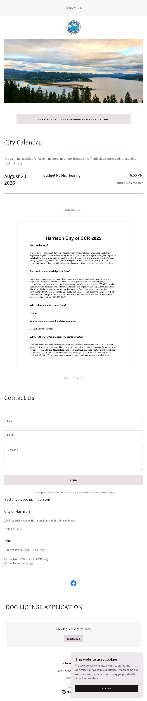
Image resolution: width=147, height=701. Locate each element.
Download (74, 639)
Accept (107, 688)
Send (73, 480)
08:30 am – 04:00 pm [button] (32, 550)
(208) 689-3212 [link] (73, 8)
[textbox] (73, 421)
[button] (10, 7)
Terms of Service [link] (102, 492)
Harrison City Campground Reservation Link (73, 119)
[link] (73, 27)
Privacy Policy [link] (84, 492)
